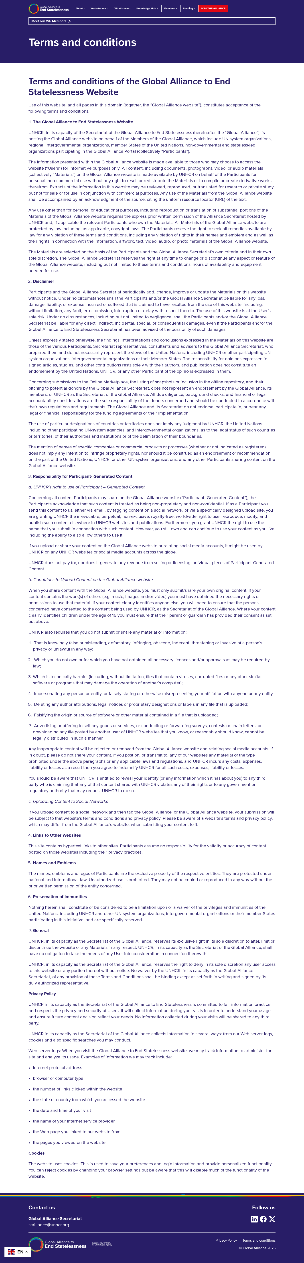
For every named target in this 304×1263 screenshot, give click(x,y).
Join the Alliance (213, 8)
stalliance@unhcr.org (48, 1225)
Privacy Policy (226, 1240)
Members (169, 8)
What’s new (121, 8)
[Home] (48, 8)
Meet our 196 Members (48, 21)
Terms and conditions (259, 1240)
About (79, 8)
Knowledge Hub (146, 8)
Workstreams (99, 8)
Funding (188, 8)
